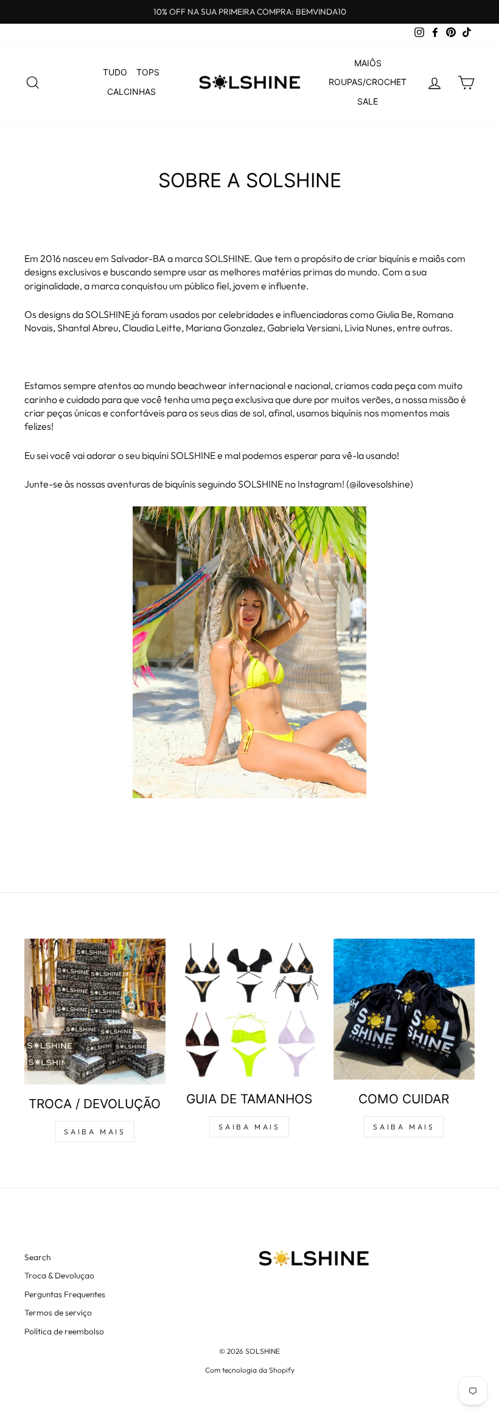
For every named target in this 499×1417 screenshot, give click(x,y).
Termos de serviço (58, 1312)
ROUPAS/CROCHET (368, 82)
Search (37, 1257)
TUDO (115, 72)
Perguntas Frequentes (64, 1294)
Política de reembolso (64, 1331)
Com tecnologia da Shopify (250, 1369)
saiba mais (94, 1131)
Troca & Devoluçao (59, 1275)
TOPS (147, 72)
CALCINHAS (131, 91)
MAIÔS (368, 63)
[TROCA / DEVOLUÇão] (95, 1011)
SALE (367, 101)
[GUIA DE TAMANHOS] (249, 1009)
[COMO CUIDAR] (404, 1009)
